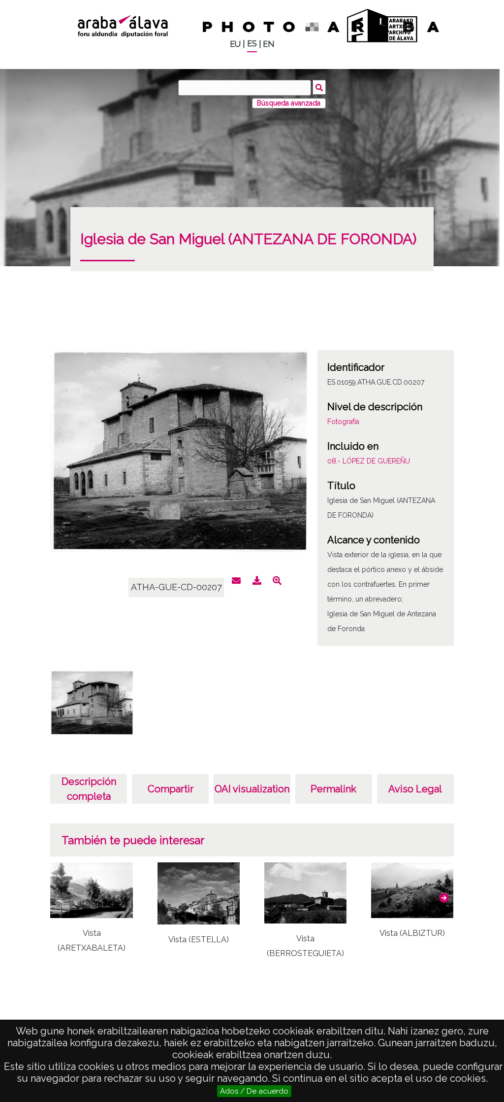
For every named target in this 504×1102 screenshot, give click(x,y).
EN (268, 44)
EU (235, 44)
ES (252, 43)
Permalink (333, 789)
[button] (444, 898)
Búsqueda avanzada (288, 103)
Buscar (319, 87)
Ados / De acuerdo (254, 1091)
